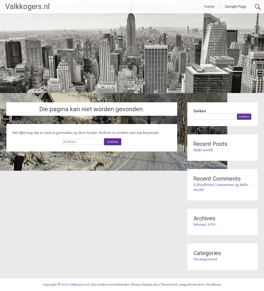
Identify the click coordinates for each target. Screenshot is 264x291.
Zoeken (199, 111)
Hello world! (203, 150)
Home (209, 6)
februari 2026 (204, 224)
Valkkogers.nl (27, 6)
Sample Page (235, 6)
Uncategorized (205, 259)
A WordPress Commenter (213, 185)
